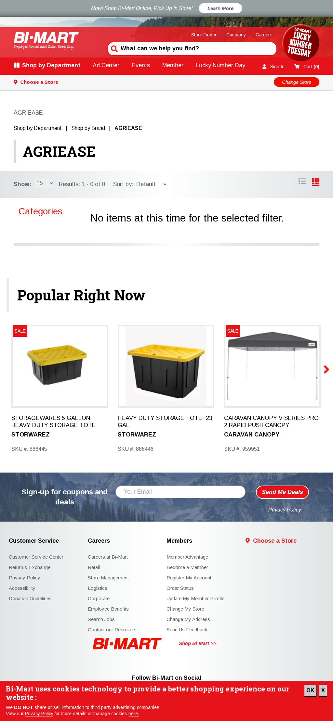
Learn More (220, 8)
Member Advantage (187, 557)
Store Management (108, 577)
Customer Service (34, 541)
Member (172, 65)
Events (141, 65)
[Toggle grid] (302, 182)
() (311, 66)
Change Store (296, 82)
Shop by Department (51, 65)
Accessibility (22, 588)
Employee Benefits (108, 609)
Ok (310, 690)
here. (133, 713)
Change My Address (188, 619)
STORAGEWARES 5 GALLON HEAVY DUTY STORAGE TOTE (53, 421)
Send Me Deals (282, 492)
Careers (264, 34)
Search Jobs (101, 619)
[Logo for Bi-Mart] (46, 40)
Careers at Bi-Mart (108, 557)
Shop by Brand (88, 128)
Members (179, 541)
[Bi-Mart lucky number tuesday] (300, 44)
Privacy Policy (39, 713)
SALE (20, 331)
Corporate (99, 598)
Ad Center (106, 65)
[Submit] (113, 48)
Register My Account (188, 577)
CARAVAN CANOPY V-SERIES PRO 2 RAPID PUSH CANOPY (271, 421)
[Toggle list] (315, 182)
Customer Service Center (36, 557)
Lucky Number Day (220, 65)
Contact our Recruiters (112, 629)
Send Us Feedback (186, 629)
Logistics (97, 588)
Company (236, 34)
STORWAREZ (30, 434)
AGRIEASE (59, 151)
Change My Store (185, 609)
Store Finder (204, 34)
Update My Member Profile (195, 598)
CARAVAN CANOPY (251, 434)
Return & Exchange (29, 567)
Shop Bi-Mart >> (197, 643)
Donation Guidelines (30, 598)
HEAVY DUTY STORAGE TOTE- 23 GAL (165, 421)
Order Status (180, 588)
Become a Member (187, 567)
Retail (94, 567)
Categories (40, 211)
